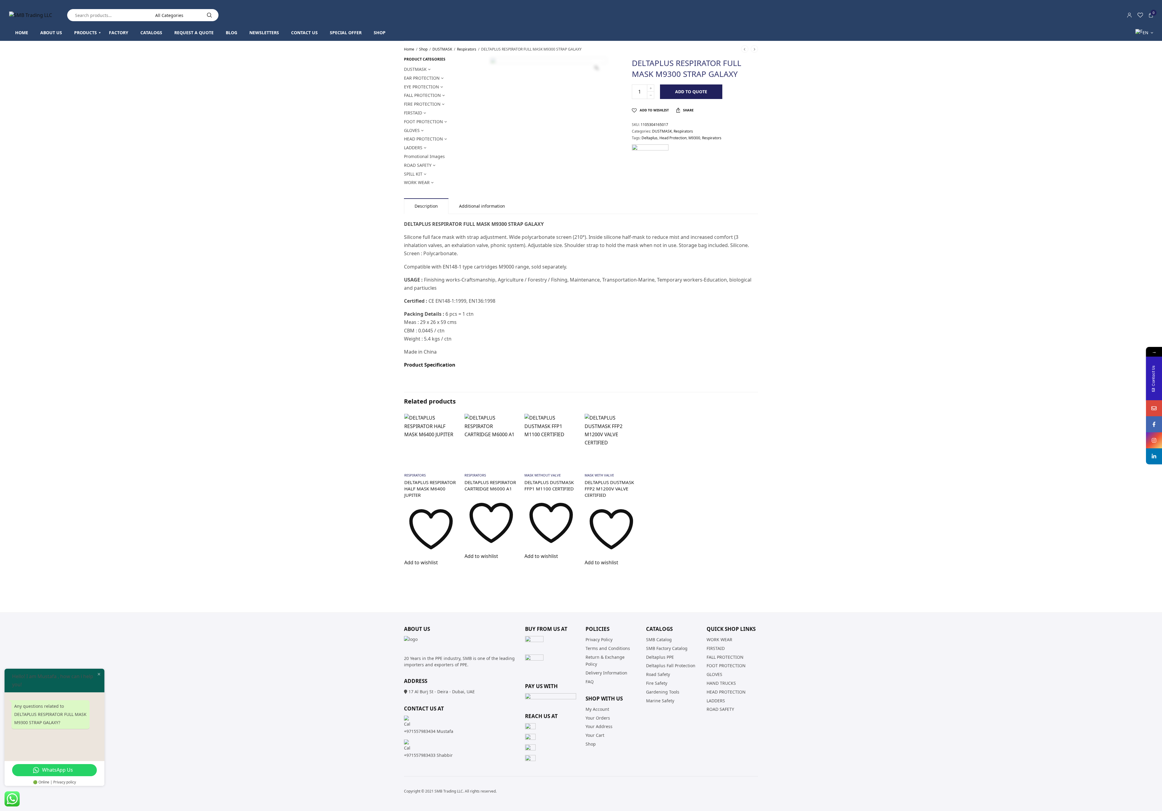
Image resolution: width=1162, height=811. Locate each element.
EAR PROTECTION (422, 78)
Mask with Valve (599, 475)
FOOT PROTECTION (423, 121)
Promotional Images (424, 156)
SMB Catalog (659, 639)
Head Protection (673, 137)
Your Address (599, 726)
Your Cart (595, 735)
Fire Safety (656, 683)
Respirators (466, 49)
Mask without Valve (542, 475)
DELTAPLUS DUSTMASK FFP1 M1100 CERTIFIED (549, 485)
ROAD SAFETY (418, 165)
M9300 (694, 137)
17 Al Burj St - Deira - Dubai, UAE (442, 691)
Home (409, 49)
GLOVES (412, 130)
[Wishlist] (1140, 15)
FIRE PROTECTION (422, 104)
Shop (423, 49)
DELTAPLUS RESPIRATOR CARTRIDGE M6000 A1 (490, 485)
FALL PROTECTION (422, 95)
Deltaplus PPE (660, 657)
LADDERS (413, 147)
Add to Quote (691, 91)
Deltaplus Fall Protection (670, 665)
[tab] (426, 206)
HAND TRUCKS (721, 683)
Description (426, 206)
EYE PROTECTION (421, 87)
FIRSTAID (413, 113)
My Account (597, 709)
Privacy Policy (599, 639)
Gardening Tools (662, 692)
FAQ (590, 681)
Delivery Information (606, 673)
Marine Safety (660, 701)
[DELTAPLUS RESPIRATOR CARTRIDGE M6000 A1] (491, 440)
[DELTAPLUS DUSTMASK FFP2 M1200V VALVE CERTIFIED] (611, 440)
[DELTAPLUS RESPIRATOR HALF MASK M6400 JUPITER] (431, 440)
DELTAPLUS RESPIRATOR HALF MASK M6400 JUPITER (430, 488)
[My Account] (1129, 15)
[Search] (209, 15)
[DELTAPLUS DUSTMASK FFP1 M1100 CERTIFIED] (551, 440)
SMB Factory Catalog (667, 648)
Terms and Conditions (608, 648)
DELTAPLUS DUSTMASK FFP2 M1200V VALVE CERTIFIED (609, 488)
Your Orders (598, 718)
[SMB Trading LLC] (30, 15)
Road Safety (658, 674)
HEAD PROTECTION (423, 139)
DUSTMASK (442, 49)
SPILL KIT (413, 174)
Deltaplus (650, 137)
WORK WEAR (417, 182)
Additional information (482, 206)
